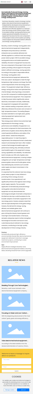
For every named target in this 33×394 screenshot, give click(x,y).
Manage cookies (9, 390)
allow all (23, 390)
